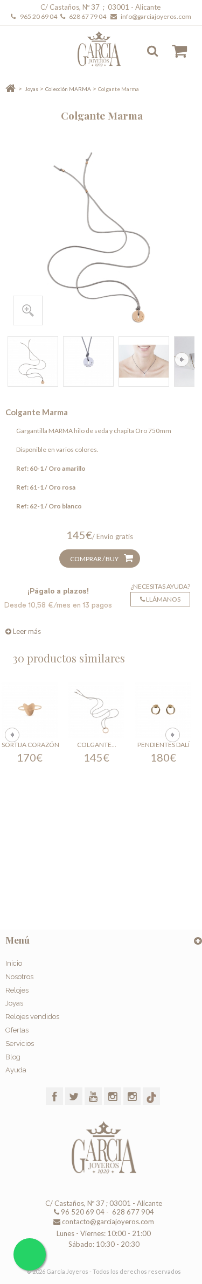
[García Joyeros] (106, 49)
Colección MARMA (68, 89)
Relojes (17, 990)
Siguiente (181, 359)
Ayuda (15, 1070)
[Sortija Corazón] (30, 710)
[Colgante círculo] (96, 710)
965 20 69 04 (39, 16)
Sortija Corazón (30, 745)
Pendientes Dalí (163, 745)
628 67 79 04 (88, 16)
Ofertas (17, 1030)
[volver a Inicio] (10, 89)
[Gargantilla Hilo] (33, 361)
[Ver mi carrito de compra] (174, 51)
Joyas (31, 89)
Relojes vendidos (32, 1017)
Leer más (26, 631)
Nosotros (19, 977)
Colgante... (96, 745)
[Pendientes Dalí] (163, 710)
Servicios (19, 1043)
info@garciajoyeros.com (156, 16)
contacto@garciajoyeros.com (108, 1221)
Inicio (13, 963)
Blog (12, 1057)
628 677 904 (132, 1212)
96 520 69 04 (82, 1212)
